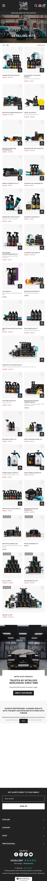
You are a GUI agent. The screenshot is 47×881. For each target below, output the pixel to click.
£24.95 (4, 297)
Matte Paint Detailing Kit (11, 508)
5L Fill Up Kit (6, 581)
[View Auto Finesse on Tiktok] (26, 856)
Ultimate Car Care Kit (32, 253)
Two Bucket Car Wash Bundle (32, 77)
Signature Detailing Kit (11, 75)
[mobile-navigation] (3, 5)
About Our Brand (23, 693)
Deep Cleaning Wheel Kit (33, 439)
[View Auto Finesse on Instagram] (21, 856)
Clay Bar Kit (12, 293)
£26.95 (26, 545)
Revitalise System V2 (31, 292)
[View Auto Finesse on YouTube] (31, 856)
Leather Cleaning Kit (32, 217)
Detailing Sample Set (12, 545)
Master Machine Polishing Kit (12, 329)
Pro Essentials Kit (31, 581)
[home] (23, 5)
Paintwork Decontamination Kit (10, 255)
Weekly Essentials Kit (10, 183)
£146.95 (26, 408)
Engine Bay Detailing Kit (11, 218)
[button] (20, 70)
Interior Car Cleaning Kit (33, 183)
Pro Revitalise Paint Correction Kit (34, 403)
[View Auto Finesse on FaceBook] (16, 856)
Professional (8, 844)
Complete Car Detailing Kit (19, 366)
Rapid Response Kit (31, 543)
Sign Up (23, 806)
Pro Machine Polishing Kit (34, 148)
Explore (6, 819)
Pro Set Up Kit (7, 615)
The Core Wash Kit (9, 401)
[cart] (43, 5)
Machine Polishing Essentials (31, 509)
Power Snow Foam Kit (10, 474)
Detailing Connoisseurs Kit (12, 112)
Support (6, 828)
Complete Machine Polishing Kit (9, 149)
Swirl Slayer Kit (31, 113)
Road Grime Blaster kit (32, 473)
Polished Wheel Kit (9, 439)
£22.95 (4, 549)
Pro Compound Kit (31, 329)
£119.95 (26, 295)
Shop (4, 836)
